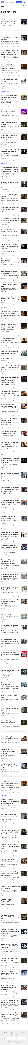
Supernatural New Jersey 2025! (9, 285)
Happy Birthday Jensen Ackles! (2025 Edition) (8, 721)
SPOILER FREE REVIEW (7, 493)
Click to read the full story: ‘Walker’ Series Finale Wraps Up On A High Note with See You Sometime (10, 878)
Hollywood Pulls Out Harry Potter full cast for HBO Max (10, 533)
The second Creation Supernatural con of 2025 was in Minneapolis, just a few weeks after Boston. (10, 410)
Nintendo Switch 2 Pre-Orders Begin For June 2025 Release (10, 654)
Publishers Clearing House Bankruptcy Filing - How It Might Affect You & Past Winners (9, 561)
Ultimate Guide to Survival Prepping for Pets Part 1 (9, 588)
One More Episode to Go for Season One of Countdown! (9, 183)
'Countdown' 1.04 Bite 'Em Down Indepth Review (9, 432)
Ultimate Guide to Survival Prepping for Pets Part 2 (9, 575)
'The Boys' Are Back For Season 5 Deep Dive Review (9, 21)
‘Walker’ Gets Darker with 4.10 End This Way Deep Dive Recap (10, 1014)
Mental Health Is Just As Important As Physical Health (10, 616)
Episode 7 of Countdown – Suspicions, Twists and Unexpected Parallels (9, 326)
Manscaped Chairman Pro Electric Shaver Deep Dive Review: (9, 97)
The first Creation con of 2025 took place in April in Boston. (10, 423)
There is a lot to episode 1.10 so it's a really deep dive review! (10, 250)
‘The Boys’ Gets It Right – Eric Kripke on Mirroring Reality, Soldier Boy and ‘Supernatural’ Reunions (10, 832)
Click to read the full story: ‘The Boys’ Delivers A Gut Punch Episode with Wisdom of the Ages (10, 935)
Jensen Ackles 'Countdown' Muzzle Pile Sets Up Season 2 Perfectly (10, 246)
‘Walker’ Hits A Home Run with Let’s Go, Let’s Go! (9, 959)
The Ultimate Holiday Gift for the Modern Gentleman (9, 101)
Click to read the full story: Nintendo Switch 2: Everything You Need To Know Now (10, 992)
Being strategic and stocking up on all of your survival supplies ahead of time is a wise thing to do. (10, 644)
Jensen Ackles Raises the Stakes (9, 435)
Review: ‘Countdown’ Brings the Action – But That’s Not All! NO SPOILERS (10, 489)
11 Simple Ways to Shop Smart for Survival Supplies (9, 640)
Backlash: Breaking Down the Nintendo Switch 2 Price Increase (10, 601)
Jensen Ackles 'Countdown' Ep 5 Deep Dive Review (10, 392)
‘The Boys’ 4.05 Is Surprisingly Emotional (8, 900)
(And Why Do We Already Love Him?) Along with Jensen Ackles (9, 447)
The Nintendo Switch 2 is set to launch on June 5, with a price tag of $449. (10, 631)
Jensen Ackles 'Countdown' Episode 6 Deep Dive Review (10, 366)
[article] (14, 24)
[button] (2, 5)
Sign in (25, 2)
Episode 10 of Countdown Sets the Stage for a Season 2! (9, 231)
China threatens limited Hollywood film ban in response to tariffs (10, 551)
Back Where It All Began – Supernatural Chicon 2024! (9, 815)
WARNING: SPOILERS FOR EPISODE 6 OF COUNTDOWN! (10, 357)
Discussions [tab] (12, 15)
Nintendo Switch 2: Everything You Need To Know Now (8, 987)
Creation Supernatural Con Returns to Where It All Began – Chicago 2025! (9, 52)
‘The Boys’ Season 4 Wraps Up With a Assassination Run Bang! (10, 846)
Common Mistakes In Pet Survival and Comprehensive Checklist (10, 578)
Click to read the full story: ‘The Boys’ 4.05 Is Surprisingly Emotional (9, 903)
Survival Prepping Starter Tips (9, 696)
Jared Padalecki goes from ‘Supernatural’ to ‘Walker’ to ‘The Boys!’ (10, 945)
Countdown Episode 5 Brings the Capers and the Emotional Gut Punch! (10, 378)
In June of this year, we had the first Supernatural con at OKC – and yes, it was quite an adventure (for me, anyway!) (10, 276)
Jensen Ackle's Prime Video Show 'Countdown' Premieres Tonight (10, 475)
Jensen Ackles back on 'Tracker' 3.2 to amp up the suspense (9, 37)
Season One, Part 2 (6, 211)
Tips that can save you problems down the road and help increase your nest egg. (9, 521)
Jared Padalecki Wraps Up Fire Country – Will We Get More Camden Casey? (9, 783)
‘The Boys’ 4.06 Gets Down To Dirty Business (10, 887)
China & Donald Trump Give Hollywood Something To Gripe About (9, 547)
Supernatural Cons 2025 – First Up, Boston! (9, 419)
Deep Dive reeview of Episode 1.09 (10, 301)
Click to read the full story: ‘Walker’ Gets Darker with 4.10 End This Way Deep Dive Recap (10, 1019)
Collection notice (14, 1034)
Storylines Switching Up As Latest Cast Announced (9, 674)
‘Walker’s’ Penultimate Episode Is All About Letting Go (10, 916)
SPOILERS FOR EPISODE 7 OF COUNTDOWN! (8, 330)
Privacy (19, 1033)
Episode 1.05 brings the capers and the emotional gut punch (10, 396)
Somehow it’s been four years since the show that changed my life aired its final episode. (10, 806)
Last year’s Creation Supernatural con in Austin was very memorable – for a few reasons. (10, 114)
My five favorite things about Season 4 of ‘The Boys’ (10, 1001)
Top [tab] (7, 15)
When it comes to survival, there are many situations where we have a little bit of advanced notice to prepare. (10, 687)
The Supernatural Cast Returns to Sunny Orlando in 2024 (10, 765)
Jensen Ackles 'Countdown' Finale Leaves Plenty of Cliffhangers (10, 151)
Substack (6, 1042)
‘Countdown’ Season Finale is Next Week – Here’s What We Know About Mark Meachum (10, 169)
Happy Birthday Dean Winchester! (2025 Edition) (9, 737)
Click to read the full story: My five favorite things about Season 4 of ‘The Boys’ (10, 1004)
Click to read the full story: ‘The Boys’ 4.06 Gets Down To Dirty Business (9, 890)
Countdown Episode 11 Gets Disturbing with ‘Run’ (10, 208)
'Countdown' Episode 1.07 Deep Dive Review (9, 339)
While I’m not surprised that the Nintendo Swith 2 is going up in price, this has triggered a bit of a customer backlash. (9, 606)
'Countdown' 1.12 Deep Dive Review (9, 195)
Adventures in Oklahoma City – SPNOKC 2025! (9, 272)
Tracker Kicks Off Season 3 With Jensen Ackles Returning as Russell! (9, 66)
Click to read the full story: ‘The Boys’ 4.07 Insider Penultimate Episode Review (9, 863)
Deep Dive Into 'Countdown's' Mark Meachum (10, 443)
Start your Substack (10, 1038)
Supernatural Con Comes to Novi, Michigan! (10, 259)
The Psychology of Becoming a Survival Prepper (10, 709)
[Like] (2, 29)
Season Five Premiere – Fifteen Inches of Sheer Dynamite (9, 24)
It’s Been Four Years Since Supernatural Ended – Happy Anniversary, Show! (10, 801)
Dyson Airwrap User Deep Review (9, 80)
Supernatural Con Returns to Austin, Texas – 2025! (10, 111)
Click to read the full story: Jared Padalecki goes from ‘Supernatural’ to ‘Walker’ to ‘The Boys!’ (10, 950)
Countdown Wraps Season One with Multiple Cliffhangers (9, 137)
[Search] (25, 15)
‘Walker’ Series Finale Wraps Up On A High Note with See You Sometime (10, 873)
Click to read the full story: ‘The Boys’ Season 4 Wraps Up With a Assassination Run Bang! (9, 851)
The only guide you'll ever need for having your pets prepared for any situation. (10, 591)
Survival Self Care (6, 614)
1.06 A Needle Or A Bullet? (8, 369)
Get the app (21, 1038)
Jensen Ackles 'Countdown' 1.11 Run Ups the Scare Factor (10, 219)
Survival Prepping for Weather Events (7, 683)
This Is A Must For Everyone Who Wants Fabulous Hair (9, 83)
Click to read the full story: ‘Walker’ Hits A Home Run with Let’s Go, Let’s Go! (10, 963)
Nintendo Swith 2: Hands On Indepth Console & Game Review (10, 627)
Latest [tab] (3, 15)
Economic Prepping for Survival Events (8, 517)
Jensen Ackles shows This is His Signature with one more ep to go (10, 199)
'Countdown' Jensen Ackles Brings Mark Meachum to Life (10, 501)
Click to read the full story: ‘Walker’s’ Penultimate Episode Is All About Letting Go (9, 921)
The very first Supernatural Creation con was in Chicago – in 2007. (10, 818)
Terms (23, 1033)
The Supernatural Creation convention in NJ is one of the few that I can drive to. (9, 288)
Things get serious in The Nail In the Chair (10, 316)
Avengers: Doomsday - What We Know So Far (10, 671)
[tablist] (8, 15)
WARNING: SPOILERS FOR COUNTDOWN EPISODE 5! (8, 383)
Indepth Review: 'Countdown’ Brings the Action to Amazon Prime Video (10, 460)
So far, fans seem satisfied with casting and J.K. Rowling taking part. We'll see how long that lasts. (10, 537)
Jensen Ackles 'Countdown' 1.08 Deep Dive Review (10, 312)
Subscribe (19, 2)
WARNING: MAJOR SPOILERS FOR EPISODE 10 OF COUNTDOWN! (10, 236)
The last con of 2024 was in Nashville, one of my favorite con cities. (9, 755)
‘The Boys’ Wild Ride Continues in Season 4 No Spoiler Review (9, 973)
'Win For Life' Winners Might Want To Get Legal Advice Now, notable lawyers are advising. (10, 566)
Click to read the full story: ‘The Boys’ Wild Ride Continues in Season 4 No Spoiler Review (9, 977)
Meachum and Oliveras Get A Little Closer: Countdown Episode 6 (10, 353)
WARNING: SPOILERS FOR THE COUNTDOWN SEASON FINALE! (9, 141)
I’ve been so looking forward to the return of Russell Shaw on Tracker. (10, 71)
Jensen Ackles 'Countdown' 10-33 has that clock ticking (10, 298)
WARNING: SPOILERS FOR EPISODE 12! (10, 186)
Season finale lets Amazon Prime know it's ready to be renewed (9, 156)
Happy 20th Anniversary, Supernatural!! (9, 123)
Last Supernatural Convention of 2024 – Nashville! (8, 751)
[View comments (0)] (8, 29)
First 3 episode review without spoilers (9, 464)
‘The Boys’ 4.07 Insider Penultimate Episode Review (10, 860)
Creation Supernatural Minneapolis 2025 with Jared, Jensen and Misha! (9, 406)
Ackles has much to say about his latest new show (9, 479)
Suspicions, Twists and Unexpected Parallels (10, 343)
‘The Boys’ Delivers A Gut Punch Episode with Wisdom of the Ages (10, 931)
